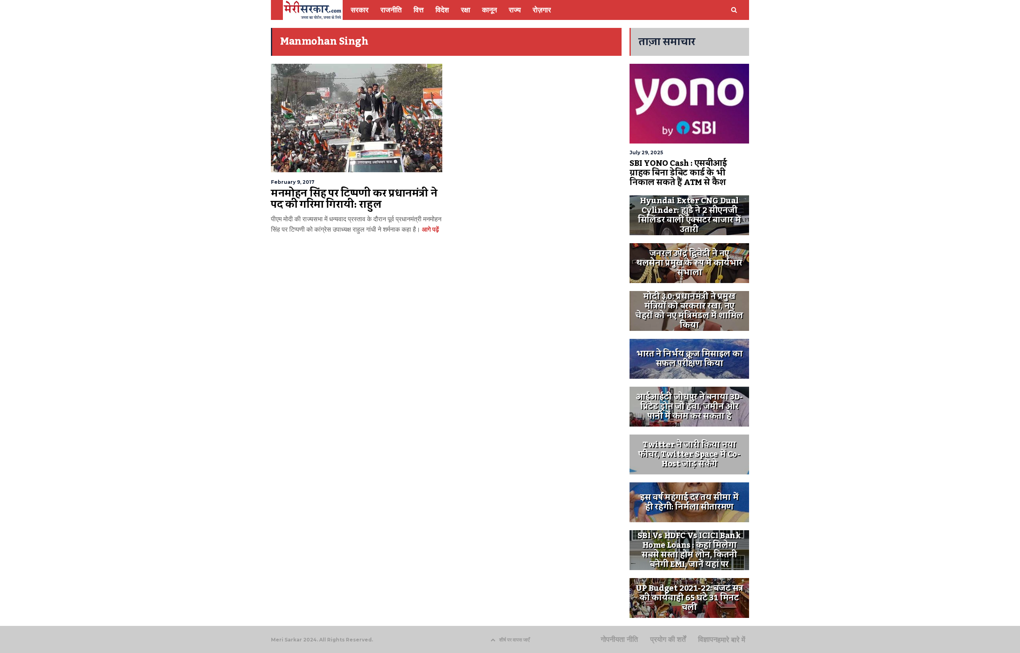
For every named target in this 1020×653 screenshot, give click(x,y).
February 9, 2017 (292, 182)
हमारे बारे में (731, 640)
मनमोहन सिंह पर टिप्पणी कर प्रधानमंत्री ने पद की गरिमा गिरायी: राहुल (354, 198)
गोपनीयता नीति (619, 639)
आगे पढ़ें (429, 229)
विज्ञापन (707, 639)
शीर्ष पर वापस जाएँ (514, 640)
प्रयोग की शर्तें (668, 639)
